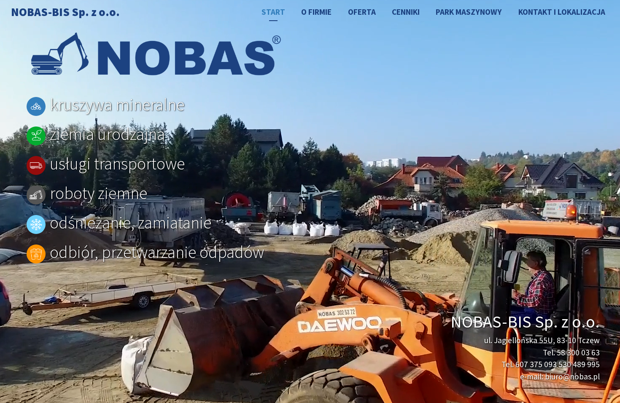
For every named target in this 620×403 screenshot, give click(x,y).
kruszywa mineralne (117, 104)
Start (273, 12)
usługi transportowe (117, 163)
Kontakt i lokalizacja (561, 12)
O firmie (316, 12)
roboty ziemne (98, 193)
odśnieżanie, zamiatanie (130, 222)
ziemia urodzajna (107, 134)
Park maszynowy (469, 12)
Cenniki (406, 12)
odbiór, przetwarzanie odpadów (157, 252)
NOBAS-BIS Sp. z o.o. (65, 12)
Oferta (362, 12)
